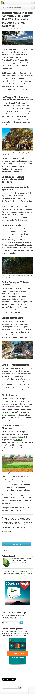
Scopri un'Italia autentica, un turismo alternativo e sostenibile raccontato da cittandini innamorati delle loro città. (15, 633)
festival (24, 573)
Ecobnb (19, 28)
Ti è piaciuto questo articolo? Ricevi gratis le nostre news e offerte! (17, 525)
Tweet (3, 550)
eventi (20, 573)
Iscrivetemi (16, 544)
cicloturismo (13, 573)
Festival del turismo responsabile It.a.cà (17, 574)
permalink (27, 575)
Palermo (13, 395)
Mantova (18, 440)
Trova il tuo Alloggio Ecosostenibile (12, 7)
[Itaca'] (17, 651)
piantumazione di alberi (12, 415)
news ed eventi (27, 571)
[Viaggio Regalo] (17, 593)
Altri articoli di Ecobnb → (19, 562)
